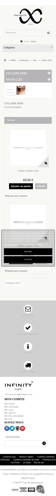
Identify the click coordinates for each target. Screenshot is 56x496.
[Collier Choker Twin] (28, 223)
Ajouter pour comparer (17, 196)
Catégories (9, 47)
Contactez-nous (10, 457)
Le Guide (27, 462)
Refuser (28, 251)
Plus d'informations (12, 244)
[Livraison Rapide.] (28, 367)
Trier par (11, 120)
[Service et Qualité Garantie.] (28, 329)
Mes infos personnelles (14, 416)
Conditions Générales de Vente (26, 460)
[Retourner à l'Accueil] (5, 60)
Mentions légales (26, 457)
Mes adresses (10, 413)
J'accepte (28, 259)
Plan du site (39, 462)
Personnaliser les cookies (32, 244)
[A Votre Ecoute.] (28, 310)
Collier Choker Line (28, 170)
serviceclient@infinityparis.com (20, 394)
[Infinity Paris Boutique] (28, 16)
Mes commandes (11, 407)
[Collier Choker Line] (28, 148)
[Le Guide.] (28, 348)
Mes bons (8, 419)
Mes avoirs (8, 410)
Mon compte (9, 404)
